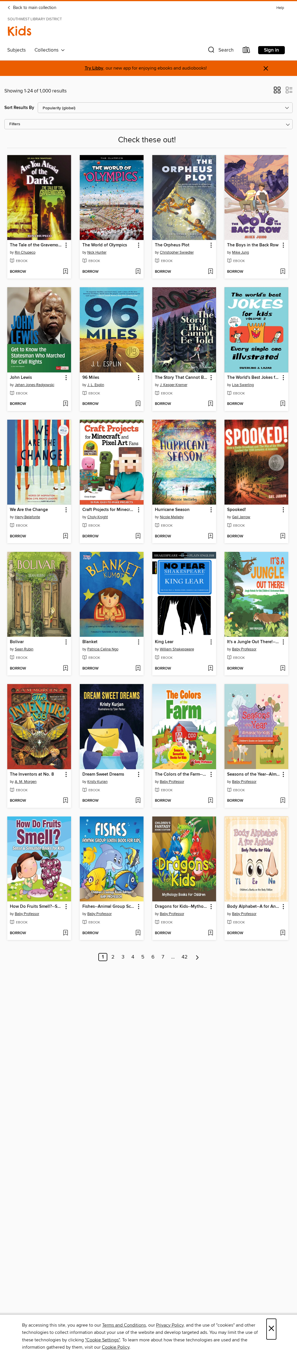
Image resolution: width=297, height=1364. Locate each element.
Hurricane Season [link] (172, 509)
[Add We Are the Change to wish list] (65, 536)
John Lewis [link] (21, 377)
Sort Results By (19, 107)
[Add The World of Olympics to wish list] (138, 272)
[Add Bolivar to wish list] (65, 668)
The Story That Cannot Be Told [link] (181, 377)
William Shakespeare (177, 649)
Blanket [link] (89, 642)
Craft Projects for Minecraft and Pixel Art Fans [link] (108, 509)
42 (185, 957)
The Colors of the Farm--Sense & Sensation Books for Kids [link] (181, 774)
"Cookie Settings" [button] (102, 1340)
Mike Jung (240, 252)
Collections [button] (48, 50)
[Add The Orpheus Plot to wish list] (210, 272)
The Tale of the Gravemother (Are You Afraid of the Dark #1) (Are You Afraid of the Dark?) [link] (36, 245)
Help (280, 8)
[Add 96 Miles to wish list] (138, 404)
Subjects (16, 50)
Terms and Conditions (124, 1325)
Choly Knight (97, 517)
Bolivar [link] (17, 642)
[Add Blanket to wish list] (138, 668)
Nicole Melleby (172, 517)
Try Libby (94, 68)
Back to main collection (34, 7)
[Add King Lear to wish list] (210, 668)
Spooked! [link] (236, 509)
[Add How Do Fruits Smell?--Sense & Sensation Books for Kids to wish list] (65, 933)
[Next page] (197, 957)
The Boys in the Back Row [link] (252, 245)
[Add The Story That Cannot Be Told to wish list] (210, 404)
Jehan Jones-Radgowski (34, 385)
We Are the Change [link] (29, 509)
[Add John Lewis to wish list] (65, 404)
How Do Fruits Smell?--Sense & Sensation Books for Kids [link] (36, 906)
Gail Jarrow (241, 517)
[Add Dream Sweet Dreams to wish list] (138, 801)
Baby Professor (244, 649)
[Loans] (246, 51)
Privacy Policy (170, 1325)
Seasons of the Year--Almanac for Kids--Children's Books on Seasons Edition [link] (253, 774)
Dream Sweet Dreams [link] (103, 774)
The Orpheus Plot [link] (172, 245)
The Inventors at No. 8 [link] (32, 774)
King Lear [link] (164, 642)
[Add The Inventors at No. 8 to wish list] (65, 801)
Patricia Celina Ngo (102, 649)
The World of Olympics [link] (104, 245)
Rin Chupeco (25, 252)
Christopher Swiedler (177, 252)
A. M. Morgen (26, 781)
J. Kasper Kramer (173, 385)
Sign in (271, 50)
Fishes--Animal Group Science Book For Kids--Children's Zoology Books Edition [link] (108, 906)
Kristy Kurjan (97, 781)
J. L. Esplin (95, 385)
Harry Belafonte (27, 517)
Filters (14, 124)
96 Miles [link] (90, 377)
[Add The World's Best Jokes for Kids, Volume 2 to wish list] (282, 404)
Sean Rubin (24, 649)
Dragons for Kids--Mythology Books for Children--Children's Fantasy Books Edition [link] (181, 906)
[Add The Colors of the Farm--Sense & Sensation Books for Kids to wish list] (210, 801)
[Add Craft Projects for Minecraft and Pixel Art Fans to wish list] (138, 536)
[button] (220, 51)
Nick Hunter (96, 252)
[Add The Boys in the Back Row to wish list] (282, 272)
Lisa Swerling (243, 385)
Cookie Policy (115, 1347)
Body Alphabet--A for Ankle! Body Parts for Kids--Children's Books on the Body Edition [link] (253, 906)
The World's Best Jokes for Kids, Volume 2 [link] (253, 377)
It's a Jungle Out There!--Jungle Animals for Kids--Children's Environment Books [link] (253, 642)
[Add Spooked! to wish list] (282, 536)
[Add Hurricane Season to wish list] (210, 536)
